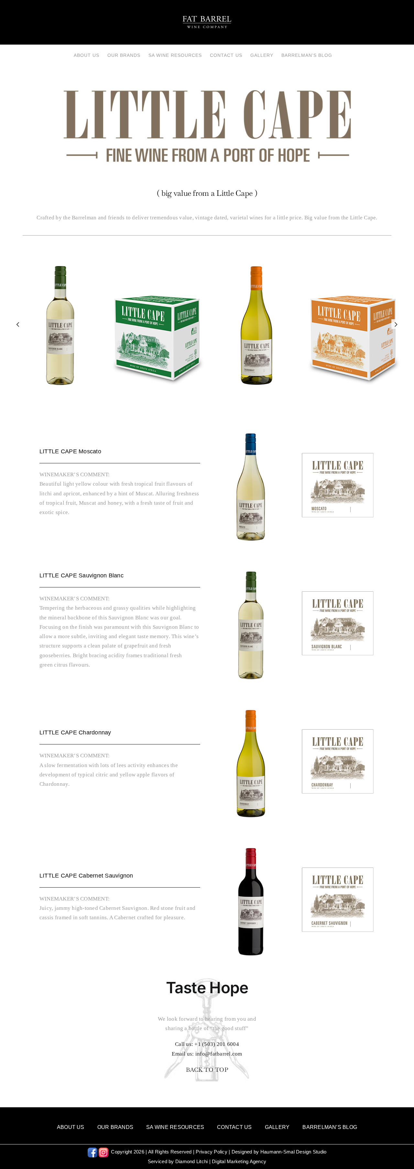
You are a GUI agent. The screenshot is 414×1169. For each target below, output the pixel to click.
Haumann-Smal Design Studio (293, 1151)
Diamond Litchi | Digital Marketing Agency (220, 1161)
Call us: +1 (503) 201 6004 (207, 1044)
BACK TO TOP (207, 1069)
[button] (18, 324)
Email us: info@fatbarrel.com (207, 1054)
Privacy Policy (211, 1151)
